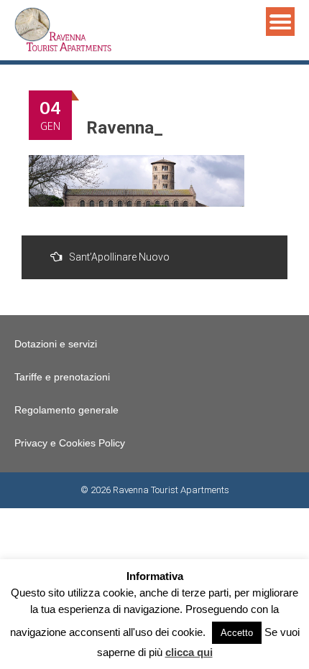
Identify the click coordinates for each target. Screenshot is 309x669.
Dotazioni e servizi (55, 344)
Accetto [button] (237, 632)
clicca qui (189, 652)
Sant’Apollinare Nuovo (119, 257)
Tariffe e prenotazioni (62, 377)
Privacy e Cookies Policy (69, 443)
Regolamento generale (66, 410)
